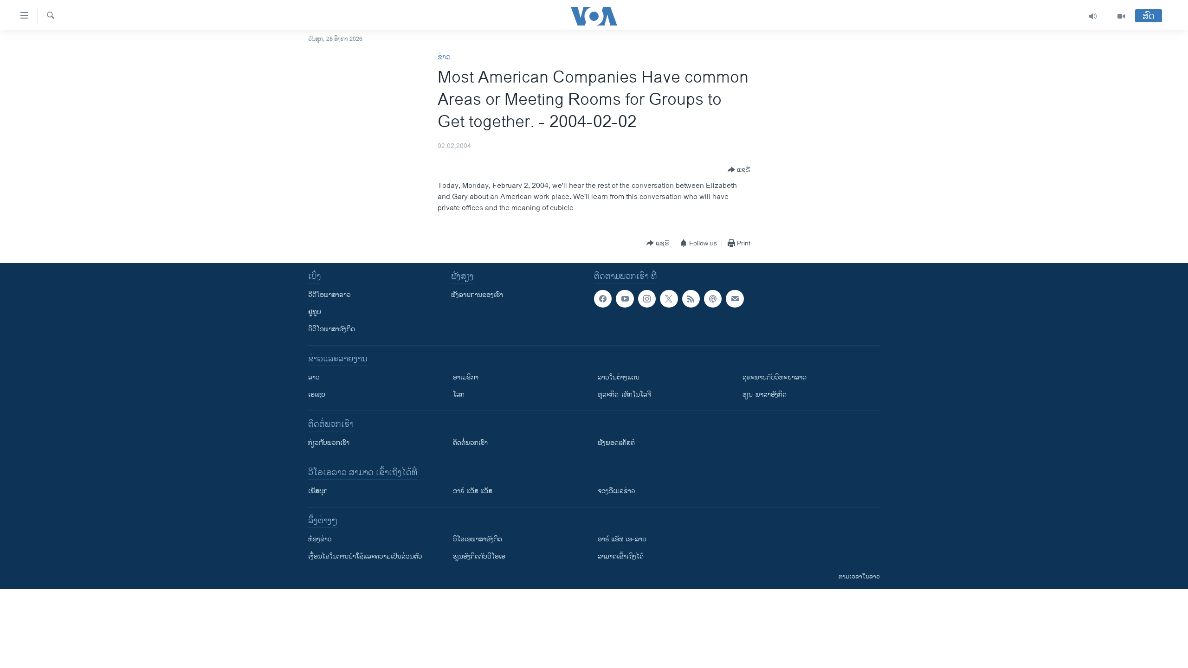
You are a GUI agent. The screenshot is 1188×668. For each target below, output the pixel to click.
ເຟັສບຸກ (318, 491)
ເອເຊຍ (316, 394)
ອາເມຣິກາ (465, 377)
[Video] (1121, 16)
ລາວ (314, 377)
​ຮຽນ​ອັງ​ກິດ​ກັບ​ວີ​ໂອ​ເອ (479, 556)
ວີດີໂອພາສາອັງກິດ (331, 329)
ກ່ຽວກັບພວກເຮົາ (328, 443)
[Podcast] (713, 299)
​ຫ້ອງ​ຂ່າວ (320, 539)
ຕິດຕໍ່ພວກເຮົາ (470, 443)
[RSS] (691, 299)
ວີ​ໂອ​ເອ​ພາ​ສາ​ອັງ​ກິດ (477, 539)
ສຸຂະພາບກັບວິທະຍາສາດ (774, 377)
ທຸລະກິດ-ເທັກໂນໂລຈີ (624, 394)
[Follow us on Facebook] (603, 299)
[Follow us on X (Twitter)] (669, 299)
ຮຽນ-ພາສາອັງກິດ (764, 394)
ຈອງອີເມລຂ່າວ (616, 491)
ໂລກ (459, 394)
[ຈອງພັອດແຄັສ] (734, 299)
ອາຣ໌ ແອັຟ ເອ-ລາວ (622, 539)
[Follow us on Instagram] (647, 299)
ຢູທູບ (314, 312)
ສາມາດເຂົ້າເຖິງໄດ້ (621, 556)
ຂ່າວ (444, 57)
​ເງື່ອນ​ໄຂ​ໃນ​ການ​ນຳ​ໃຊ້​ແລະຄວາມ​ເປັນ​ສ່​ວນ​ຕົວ (365, 556)
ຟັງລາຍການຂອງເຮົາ (477, 295)
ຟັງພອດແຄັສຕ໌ (616, 443)
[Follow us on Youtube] (624, 299)
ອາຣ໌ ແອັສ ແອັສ (472, 491)
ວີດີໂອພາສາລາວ (329, 295)
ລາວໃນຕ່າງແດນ (618, 377)
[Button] (739, 169)
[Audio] (1093, 16)
